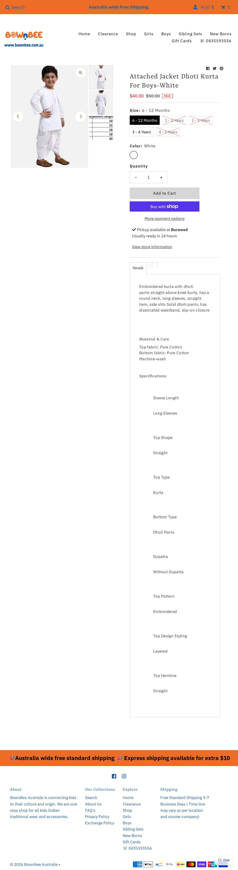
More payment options (165, 218)
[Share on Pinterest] (221, 68)
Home (84, 33)
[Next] (81, 116)
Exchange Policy (99, 822)
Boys (166, 33)
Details (138, 268)
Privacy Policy (97, 816)
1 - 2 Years (174, 120)
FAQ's (90, 810)
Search (91, 797)
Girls (148, 33)
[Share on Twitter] (214, 68)
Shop (131, 33)
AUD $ (207, 7)
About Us (93, 804)
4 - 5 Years (168, 132)
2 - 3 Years (201, 120)
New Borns (220, 33)
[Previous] (18, 116)
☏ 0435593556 (215, 40)
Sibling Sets (190, 33)
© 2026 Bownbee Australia (34, 864)
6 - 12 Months (144, 120)
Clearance (108, 33)
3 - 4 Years (141, 132)
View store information (152, 246)
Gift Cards (182, 40)
